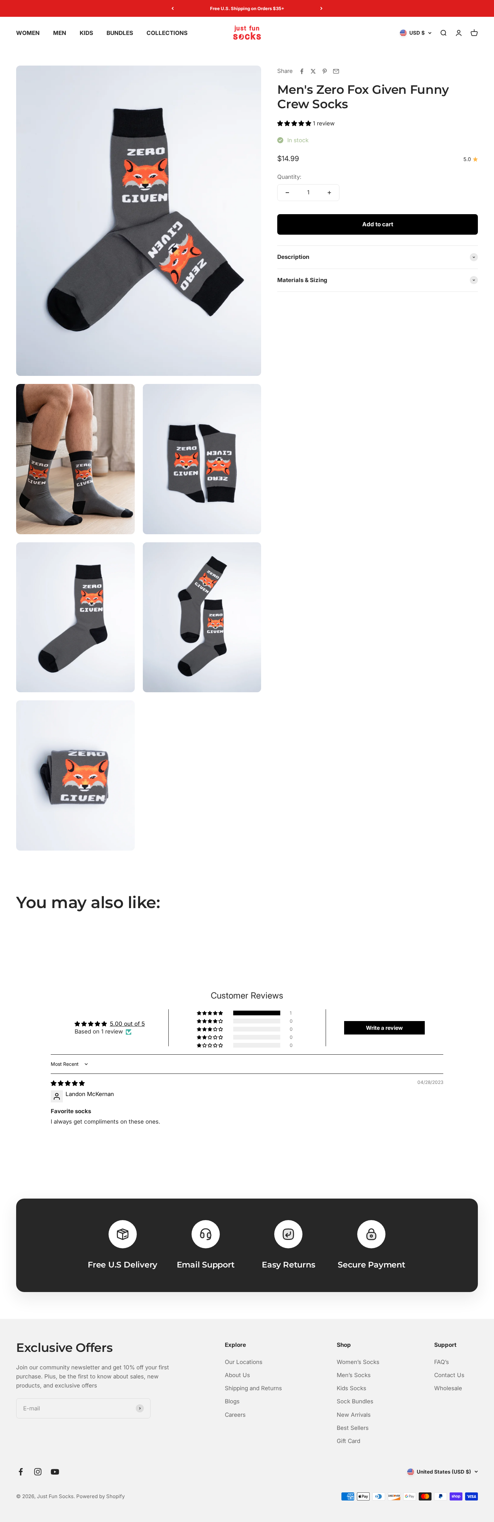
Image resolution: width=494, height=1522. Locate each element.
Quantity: (289, 176)
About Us (237, 1375)
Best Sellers (353, 1428)
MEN (59, 33)
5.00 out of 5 (127, 1023)
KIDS (86, 33)
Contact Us (449, 1375)
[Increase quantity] (329, 193)
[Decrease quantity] (287, 193)
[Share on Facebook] (301, 71)
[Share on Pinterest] (324, 71)
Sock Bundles (355, 1401)
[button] (295, 123)
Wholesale (448, 1388)
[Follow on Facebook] (20, 1471)
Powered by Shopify (100, 1496)
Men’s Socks (354, 1375)
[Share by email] (336, 71)
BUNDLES (120, 33)
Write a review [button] (384, 1027)
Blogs (232, 1401)
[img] (68, 1083)
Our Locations (243, 1362)
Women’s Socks (358, 1362)
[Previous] (172, 8)
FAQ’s (441, 1362)
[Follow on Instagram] (37, 1471)
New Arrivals (354, 1414)
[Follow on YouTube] (54, 1471)
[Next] (321, 8)
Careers (235, 1414)
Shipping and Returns (253, 1388)
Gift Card (348, 1441)
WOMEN (28, 33)
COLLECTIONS (167, 33)
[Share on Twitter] (313, 71)
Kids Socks (351, 1388)
